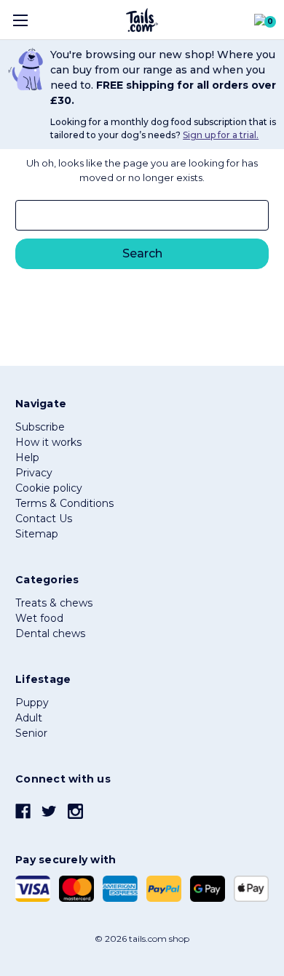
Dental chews (50, 633)
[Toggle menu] (20, 20)
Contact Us (43, 518)
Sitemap (36, 533)
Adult (28, 717)
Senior (31, 733)
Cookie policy (48, 488)
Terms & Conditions (64, 503)
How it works (48, 442)
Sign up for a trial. (221, 134)
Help (27, 457)
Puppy (32, 702)
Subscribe (40, 426)
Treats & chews (53, 602)
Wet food (39, 618)
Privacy (33, 472)
